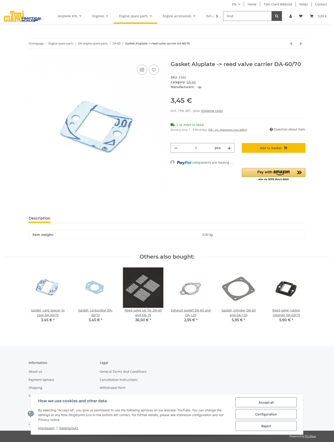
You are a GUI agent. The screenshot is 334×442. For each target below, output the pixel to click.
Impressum (46, 428)
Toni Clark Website (278, 4)
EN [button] (234, 4)
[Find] (277, 16)
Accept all (266, 402)
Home (252, 4)
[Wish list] (301, 16)
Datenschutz (68, 428)
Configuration (266, 414)
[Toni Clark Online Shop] (23, 16)
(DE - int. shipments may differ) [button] (227, 130)
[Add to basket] (32, 58)
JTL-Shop (310, 436)
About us (35, 371)
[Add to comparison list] (142, 70)
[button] (291, 16)
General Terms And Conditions (123, 371)
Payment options (41, 380)
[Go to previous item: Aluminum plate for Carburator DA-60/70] (291, 43)
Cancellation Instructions (119, 380)
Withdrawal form (112, 387)
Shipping (35, 387)
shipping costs (212, 111)
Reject (266, 426)
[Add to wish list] (154, 70)
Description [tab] (39, 218)
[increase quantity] (229, 148)
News (303, 4)
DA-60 (191, 82)
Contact (321, 4)
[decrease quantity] (176, 148)
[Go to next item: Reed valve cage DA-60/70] (300, 43)
